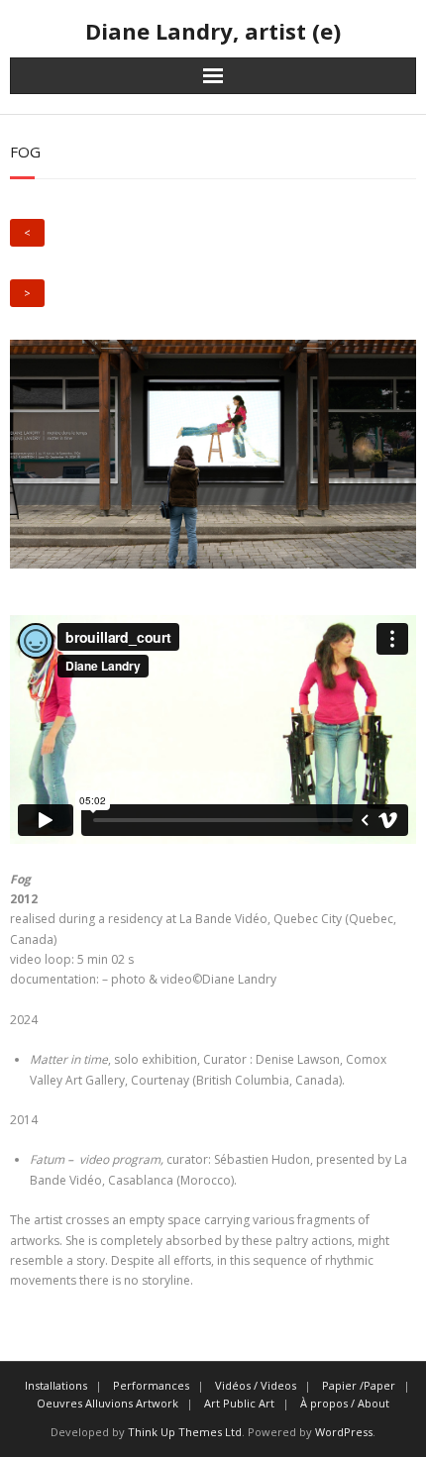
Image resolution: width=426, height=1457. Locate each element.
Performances (151, 1385)
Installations (56, 1385)
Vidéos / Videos (255, 1385)
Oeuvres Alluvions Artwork (107, 1403)
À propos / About (344, 1403)
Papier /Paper (358, 1385)
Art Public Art (239, 1403)
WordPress (344, 1431)
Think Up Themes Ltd (185, 1431)
